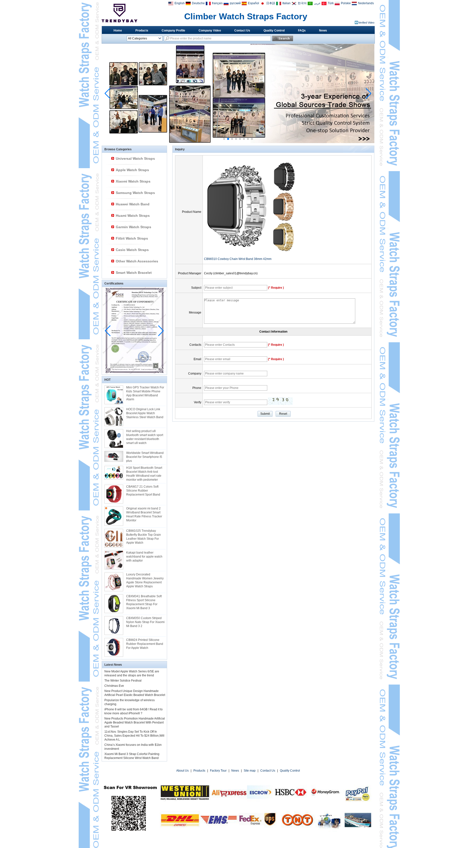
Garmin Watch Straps (133, 227)
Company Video (210, 30)
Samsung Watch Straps (135, 193)
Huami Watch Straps (133, 216)
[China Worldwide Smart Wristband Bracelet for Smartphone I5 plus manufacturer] (113, 456)
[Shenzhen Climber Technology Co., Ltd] (119, 13)
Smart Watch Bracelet (134, 273)
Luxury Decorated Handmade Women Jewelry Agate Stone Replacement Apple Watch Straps (145, 580)
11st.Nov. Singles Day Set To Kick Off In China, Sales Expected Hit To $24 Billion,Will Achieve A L (134, 735)
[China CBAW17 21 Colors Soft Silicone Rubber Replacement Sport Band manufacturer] (113, 494)
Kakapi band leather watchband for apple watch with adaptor (144, 556)
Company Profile (173, 30)
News (323, 30)
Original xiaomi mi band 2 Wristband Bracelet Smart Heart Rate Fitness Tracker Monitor (144, 514)
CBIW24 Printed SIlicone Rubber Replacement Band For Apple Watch (144, 644)
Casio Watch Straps (132, 250)
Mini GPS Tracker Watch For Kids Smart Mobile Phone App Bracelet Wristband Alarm (145, 393)
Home (118, 30)
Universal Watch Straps (135, 158)
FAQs (302, 30)
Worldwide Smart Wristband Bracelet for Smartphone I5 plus (145, 457)
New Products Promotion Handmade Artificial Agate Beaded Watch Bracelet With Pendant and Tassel (134, 722)
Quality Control (274, 30)
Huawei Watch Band (132, 204)
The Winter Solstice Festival (123, 680)
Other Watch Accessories (137, 261)
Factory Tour (218, 770)
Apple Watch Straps (132, 170)
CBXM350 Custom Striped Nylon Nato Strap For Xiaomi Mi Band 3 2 (145, 622)
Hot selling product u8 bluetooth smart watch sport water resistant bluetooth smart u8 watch (144, 437)
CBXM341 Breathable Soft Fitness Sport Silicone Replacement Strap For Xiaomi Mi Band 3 (144, 602)
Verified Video (366, 22)
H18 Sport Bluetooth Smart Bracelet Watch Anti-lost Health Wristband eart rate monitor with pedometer (144, 473)
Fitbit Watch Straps (132, 238)
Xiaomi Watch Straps (133, 181)
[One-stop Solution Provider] (238, 142)
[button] (224, 139)
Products (141, 30)
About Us (182, 770)
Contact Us (242, 30)
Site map (250, 770)
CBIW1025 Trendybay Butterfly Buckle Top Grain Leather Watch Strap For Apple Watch (143, 536)
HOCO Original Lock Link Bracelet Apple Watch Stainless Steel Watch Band (144, 413)
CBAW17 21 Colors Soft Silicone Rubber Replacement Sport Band (143, 490)
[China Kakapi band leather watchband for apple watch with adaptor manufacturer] (113, 560)
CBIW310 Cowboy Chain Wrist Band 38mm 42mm (237, 259)
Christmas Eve (114, 686)
